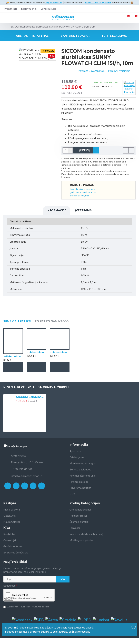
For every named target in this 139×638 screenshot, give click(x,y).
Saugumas (9, 586)
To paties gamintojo (52, 321)
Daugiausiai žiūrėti (53, 387)
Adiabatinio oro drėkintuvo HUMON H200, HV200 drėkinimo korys (13, 356)
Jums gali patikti (17, 321)
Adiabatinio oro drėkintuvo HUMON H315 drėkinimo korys (60, 352)
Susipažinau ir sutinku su (28, 606)
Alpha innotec (53, 2)
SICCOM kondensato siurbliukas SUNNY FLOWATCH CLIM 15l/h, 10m (30, 397)
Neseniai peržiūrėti (18, 387)
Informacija (56, 210)
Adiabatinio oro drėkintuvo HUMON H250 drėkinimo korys (36, 352)
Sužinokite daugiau (79, 632)
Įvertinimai (84, 210)
